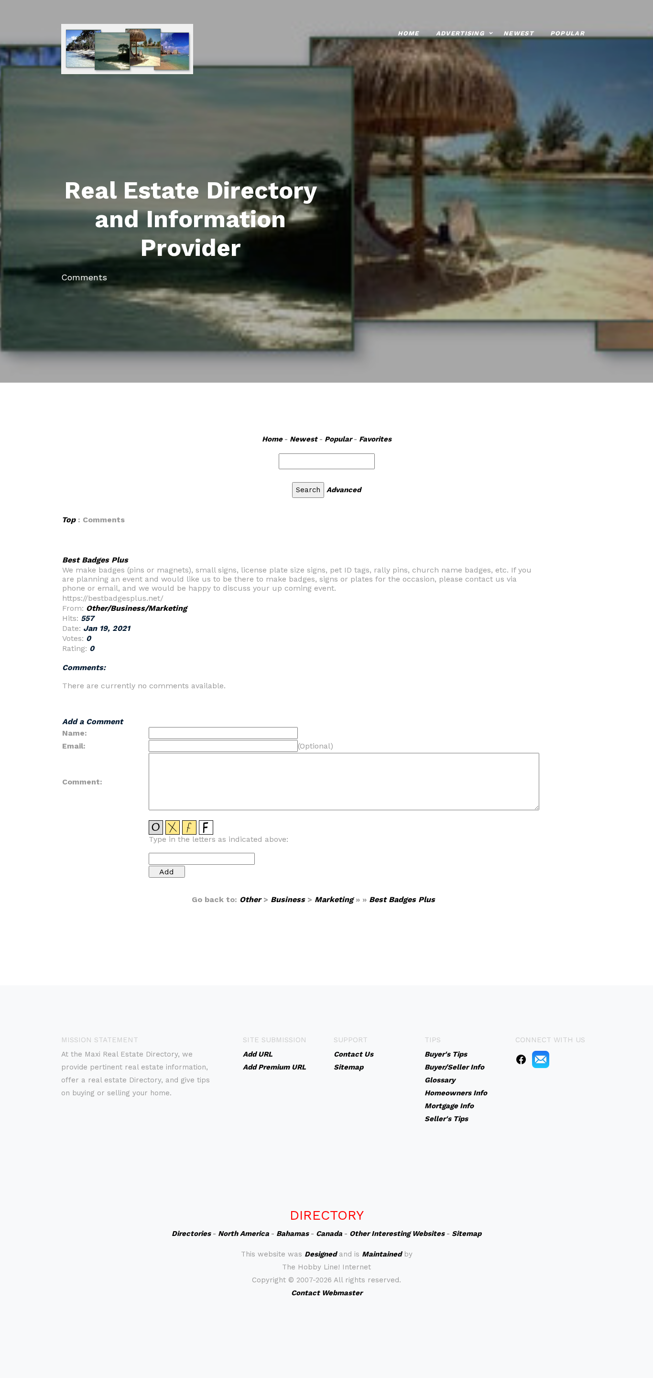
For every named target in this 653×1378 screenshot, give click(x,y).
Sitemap (466, 1233)
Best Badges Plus (95, 559)
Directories (191, 1233)
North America (243, 1233)
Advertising (460, 33)
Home (408, 33)
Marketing (334, 899)
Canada (329, 1233)
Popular (567, 33)
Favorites (375, 439)
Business (288, 899)
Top (69, 519)
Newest (518, 33)
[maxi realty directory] (127, 48)
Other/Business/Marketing (136, 608)
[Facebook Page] (521, 1059)
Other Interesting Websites (397, 1233)
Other (250, 899)
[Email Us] (540, 1059)
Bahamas (292, 1233)
